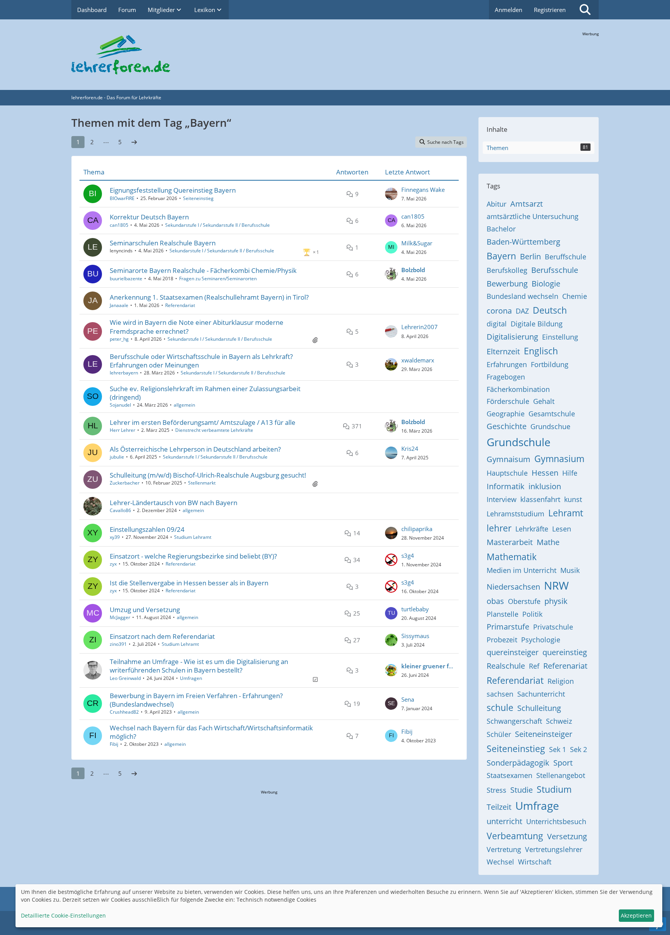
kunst (573, 499)
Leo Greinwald (125, 678)
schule (500, 707)
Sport (563, 762)
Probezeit (502, 639)
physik (556, 601)
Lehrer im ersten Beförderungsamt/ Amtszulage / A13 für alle (202, 422)
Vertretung (504, 849)
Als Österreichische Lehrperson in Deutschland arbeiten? (195, 449)
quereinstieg (564, 652)
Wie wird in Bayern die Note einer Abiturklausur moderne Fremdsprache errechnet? (196, 326)
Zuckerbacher (125, 483)
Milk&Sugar (416, 243)
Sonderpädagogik (518, 762)
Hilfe (569, 473)
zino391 (118, 644)
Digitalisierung (512, 336)
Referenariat (565, 666)
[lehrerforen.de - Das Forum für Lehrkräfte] (335, 54)
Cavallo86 (120, 510)
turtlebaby (415, 609)
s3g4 (407, 555)
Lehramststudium (515, 513)
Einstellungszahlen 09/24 (147, 529)
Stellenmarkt (202, 483)
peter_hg (119, 339)
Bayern (501, 256)
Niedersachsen (513, 586)
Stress (496, 790)
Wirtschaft (534, 861)
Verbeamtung (515, 836)
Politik (532, 614)
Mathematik (512, 556)
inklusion (544, 486)
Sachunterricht (541, 694)
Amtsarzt (526, 203)
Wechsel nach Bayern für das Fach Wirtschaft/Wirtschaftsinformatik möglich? (211, 732)
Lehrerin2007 (419, 327)
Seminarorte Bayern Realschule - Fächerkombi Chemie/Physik (203, 270)
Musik (570, 570)
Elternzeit (503, 351)
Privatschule (553, 626)
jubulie (117, 457)
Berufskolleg (507, 270)
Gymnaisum (508, 459)
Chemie (574, 296)
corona (499, 310)
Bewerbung (507, 283)
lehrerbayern (124, 372)
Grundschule (519, 442)
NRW (556, 585)
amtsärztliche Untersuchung (532, 216)
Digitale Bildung (537, 323)
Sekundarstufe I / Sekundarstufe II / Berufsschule (217, 225)
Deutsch (550, 310)
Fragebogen (506, 376)
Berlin (530, 256)
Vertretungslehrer (553, 849)
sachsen (500, 694)
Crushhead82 (124, 712)
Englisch (541, 351)
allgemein (184, 405)
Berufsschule (554, 270)
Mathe (548, 542)
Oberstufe (524, 601)
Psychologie (540, 639)
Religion (560, 681)
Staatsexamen (509, 775)
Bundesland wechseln (522, 296)
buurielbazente (126, 278)
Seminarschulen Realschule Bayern (163, 242)
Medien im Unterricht (521, 570)
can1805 (119, 225)
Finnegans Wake (423, 189)
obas (495, 601)
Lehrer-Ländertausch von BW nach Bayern (173, 502)
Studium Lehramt (192, 537)
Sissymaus (415, 636)
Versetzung (567, 836)
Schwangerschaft (514, 721)
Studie (521, 790)
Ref (534, 666)
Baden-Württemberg (523, 241)
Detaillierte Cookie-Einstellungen (63, 915)
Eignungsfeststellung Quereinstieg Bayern (173, 190)
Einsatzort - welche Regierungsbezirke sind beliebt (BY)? (193, 556)
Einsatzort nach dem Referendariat (162, 636)
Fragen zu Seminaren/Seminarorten (218, 278)
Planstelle (502, 614)
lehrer (499, 528)
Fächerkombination (518, 389)
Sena (407, 699)
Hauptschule (507, 473)
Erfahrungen (507, 364)
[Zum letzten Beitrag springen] (391, 194)
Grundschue (550, 426)
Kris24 (409, 448)
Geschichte (507, 426)
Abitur (496, 204)
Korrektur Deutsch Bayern (149, 216)
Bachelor (501, 228)
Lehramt (565, 513)
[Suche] (585, 9)
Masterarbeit (510, 542)
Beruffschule (565, 256)
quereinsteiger (513, 652)
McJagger (120, 617)
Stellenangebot (560, 775)
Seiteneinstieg (198, 198)
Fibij (114, 744)
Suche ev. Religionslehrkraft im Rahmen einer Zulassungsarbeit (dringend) (205, 393)
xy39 (115, 537)
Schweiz (559, 721)
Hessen (545, 473)
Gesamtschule (551, 413)
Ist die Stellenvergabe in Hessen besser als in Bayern (189, 582)
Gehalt (543, 401)
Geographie (506, 413)
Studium (554, 789)
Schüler (499, 734)
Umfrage (537, 805)
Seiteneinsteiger (543, 734)
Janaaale (119, 305)
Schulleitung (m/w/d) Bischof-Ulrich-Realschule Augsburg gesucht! (208, 475)
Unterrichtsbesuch (556, 821)
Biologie (546, 283)
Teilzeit (499, 807)
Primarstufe (508, 626)
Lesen (561, 528)
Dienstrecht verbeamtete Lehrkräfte (214, 430)
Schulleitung (539, 708)
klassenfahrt (540, 499)
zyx (113, 564)
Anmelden (508, 10)
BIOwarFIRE (122, 198)
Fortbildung (549, 364)
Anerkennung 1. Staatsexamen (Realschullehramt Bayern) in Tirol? (209, 297)
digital (497, 323)
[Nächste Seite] (134, 142)
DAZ (522, 311)
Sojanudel (120, 405)
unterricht (504, 821)
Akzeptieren (636, 915)
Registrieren (550, 10)
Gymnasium (559, 458)
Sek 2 (578, 749)
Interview (501, 499)
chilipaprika (416, 529)
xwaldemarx (417, 360)
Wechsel (500, 861)
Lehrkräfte (531, 528)
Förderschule (508, 401)
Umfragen (191, 678)
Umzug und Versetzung (145, 609)
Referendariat (180, 305)
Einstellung (560, 337)
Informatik (506, 486)
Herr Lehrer (122, 430)
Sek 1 (557, 749)
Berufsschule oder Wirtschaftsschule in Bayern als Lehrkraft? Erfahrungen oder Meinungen (201, 360)
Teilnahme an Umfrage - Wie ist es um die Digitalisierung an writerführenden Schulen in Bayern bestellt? (199, 666)
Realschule (506, 666)
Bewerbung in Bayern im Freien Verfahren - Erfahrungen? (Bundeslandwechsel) (196, 700)
